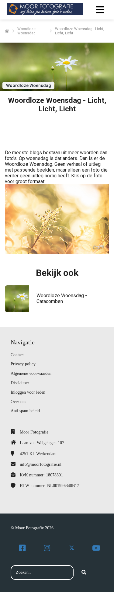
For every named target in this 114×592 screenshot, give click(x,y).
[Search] (84, 572)
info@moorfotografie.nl (40, 464)
